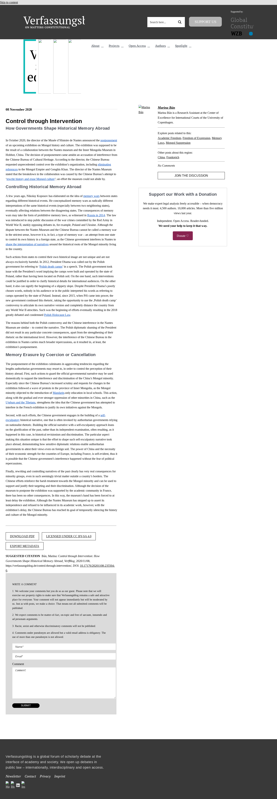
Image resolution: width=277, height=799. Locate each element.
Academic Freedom (169, 138)
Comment (18, 664)
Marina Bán (166, 107)
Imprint (59, 776)
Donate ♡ (183, 235)
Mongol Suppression (178, 142)
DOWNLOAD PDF (22, 536)
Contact (30, 776)
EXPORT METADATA (24, 546)
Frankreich (172, 157)
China (161, 157)
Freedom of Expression (196, 138)
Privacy (45, 776)
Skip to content (9, 2)
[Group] (63, 17)
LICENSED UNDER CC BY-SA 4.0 (68, 536)
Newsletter (13, 776)
